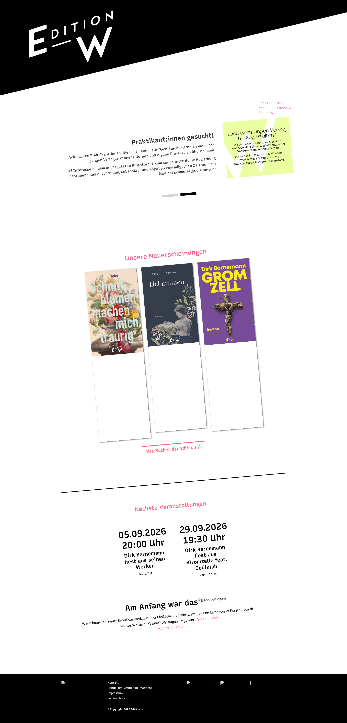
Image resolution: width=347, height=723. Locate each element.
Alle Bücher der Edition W (173, 449)
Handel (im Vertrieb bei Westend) (131, 688)
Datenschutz (116, 698)
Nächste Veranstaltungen (171, 506)
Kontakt (113, 682)
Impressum (115, 693)
